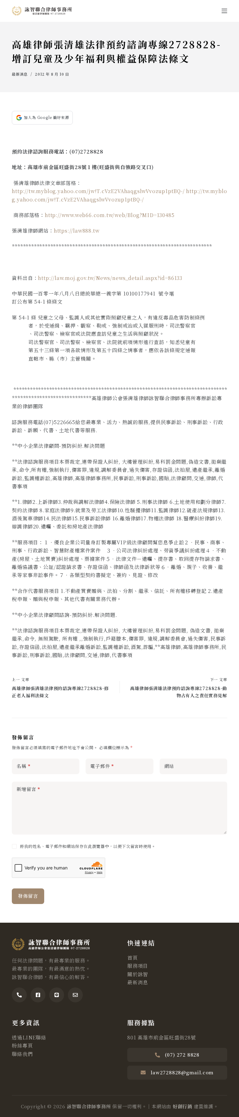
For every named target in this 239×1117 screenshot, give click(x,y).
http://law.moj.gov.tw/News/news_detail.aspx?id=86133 (110, 278)
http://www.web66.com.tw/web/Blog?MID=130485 (109, 215)
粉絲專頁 (22, 1045)
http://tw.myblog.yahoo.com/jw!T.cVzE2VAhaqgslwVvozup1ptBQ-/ (98, 191)
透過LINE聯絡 (29, 1037)
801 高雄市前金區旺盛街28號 (161, 1037)
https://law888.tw (77, 230)
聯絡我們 (22, 1054)
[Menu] (224, 11)
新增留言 (28, 789)
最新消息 (19, 74)
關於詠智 (137, 974)
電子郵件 (102, 766)
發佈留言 (28, 895)
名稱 (23, 766)
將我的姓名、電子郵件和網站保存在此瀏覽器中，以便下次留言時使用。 (88, 846)
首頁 (132, 957)
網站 (169, 766)
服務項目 (137, 965)
